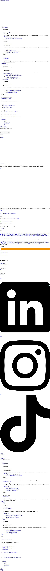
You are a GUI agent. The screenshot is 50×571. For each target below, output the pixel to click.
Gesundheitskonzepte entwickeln (8, 76)
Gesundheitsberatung (5, 64)
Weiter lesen (1, 209)
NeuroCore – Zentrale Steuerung (9, 49)
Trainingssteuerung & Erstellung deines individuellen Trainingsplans (12, 51)
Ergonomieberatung (6, 513)
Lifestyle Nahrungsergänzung (16, 241)
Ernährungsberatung (5, 27)
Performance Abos (6, 486)
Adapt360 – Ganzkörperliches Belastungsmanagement (12, 488)
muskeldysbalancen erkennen (43, 241)
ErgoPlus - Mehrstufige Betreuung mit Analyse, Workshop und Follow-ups (14, 515)
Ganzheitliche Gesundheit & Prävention (16, 233)
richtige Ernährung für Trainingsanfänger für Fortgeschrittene (6, 243)
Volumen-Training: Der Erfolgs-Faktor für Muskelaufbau (10, 114)
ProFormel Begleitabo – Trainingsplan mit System (11, 490)
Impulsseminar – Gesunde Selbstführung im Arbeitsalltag (12, 89)
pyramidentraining (41, 242)
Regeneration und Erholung (8, 235)
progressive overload (33, 242)
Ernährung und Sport (11, 233)
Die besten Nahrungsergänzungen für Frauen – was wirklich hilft (10, 111)
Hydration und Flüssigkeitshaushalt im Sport (30, 233)
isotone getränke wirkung (4, 241)
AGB (5, 121)
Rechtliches (4, 561)
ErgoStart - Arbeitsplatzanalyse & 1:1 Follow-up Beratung (12, 74)
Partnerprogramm (2, 274)
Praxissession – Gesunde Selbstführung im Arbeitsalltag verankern (13, 90)
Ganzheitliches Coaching (22, 233)
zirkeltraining (44, 243)
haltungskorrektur (46, 239)
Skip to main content (6, 0)
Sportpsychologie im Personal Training (19, 235)
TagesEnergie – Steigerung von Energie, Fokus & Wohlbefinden (13, 474)
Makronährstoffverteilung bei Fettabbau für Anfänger (23, 241)
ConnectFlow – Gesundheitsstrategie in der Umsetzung (12, 517)
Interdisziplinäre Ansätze (38, 233)
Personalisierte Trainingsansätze (19, 234)
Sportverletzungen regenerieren (28, 243)
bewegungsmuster (8, 238)
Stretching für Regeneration (33, 243)
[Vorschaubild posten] (2, 112)
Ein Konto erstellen (4, 127)
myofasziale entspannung (5, 242)
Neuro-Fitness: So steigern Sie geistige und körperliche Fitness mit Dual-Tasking (11, 218)
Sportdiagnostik (20, 243)
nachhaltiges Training (13, 242)
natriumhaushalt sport (21, 242)
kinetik (12, 241)
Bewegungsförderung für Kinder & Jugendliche (9, 91)
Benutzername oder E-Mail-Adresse (6, 128)
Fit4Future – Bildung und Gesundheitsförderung (11, 92)
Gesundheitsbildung (5, 79)
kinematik (9, 241)
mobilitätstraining (32, 241)
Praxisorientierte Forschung (32, 234)
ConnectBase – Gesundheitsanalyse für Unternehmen (12, 77)
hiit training (1, 241)
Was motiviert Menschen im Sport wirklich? (7, 223)
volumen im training (38, 243)
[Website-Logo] (1, 25)
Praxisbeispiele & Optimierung (27, 234)
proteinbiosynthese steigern (37, 242)
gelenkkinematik (35, 239)
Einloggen (1, 134)
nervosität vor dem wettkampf (26, 242)
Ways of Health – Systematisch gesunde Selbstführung (12, 531)
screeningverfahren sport (14, 243)
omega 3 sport (30, 242)
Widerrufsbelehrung (6, 123)
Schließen (1, 210)
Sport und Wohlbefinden (24, 243)
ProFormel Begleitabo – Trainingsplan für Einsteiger (12, 52)
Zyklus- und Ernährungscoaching (44, 235)
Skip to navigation (2, 0)
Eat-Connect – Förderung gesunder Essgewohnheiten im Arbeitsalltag (14, 38)
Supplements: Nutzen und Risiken (29, 235)
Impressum (5, 120)
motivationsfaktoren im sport (38, 241)
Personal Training (5, 39)
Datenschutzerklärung (2, 454)
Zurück (4, 464)
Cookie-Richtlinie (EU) (7, 122)
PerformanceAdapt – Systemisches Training (11, 50)
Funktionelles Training (5, 53)
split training (17, 243)
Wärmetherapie (41, 243)
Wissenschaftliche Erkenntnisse (36, 235)
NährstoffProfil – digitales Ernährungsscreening (11, 37)
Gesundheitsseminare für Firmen (8, 529)
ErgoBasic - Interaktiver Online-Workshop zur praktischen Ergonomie (14, 75)
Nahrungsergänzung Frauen (17, 242)
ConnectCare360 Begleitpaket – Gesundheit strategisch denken (13, 78)
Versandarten (5, 124)
